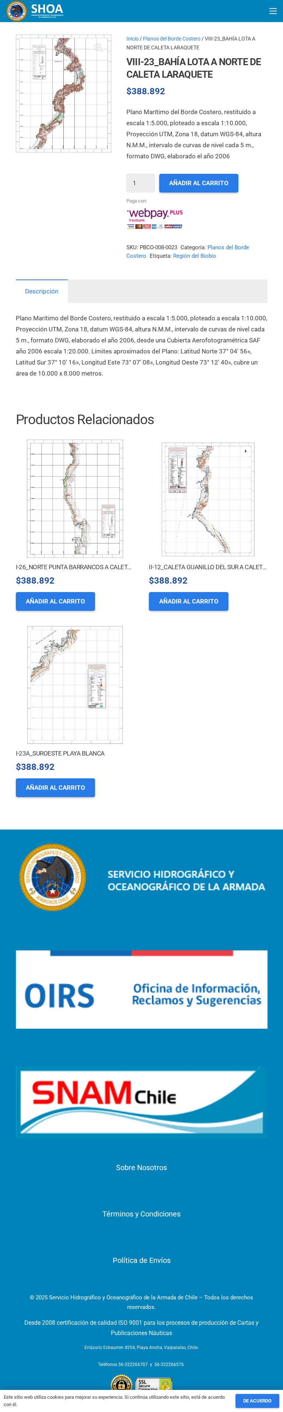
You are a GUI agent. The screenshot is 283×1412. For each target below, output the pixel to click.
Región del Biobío (194, 256)
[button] (98, 47)
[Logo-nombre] (142, 877)
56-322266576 (169, 1364)
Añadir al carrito (198, 183)
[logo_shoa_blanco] (35, 11)
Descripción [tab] (41, 291)
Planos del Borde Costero (171, 39)
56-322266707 (133, 1364)
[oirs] (142, 989)
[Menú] (273, 11)
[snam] (142, 1102)
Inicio (132, 39)
